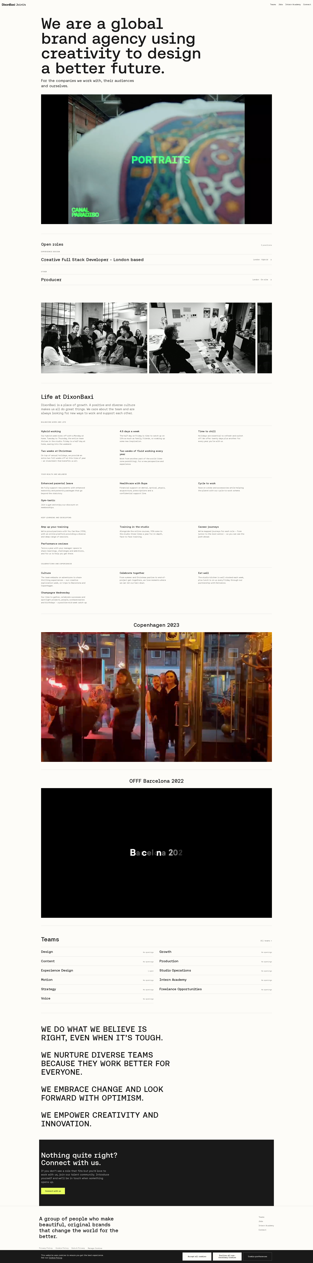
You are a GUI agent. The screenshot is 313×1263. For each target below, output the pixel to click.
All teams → (266, 941)
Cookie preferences (257, 1257)
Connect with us (53, 1191)
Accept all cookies (197, 1257)
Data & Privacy (78, 1248)
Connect (307, 4)
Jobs (281, 4)
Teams (273, 4)
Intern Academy (293, 4)
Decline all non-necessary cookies (227, 1256)
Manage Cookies (95, 1248)
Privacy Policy (46, 1248)
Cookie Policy (62, 1248)
